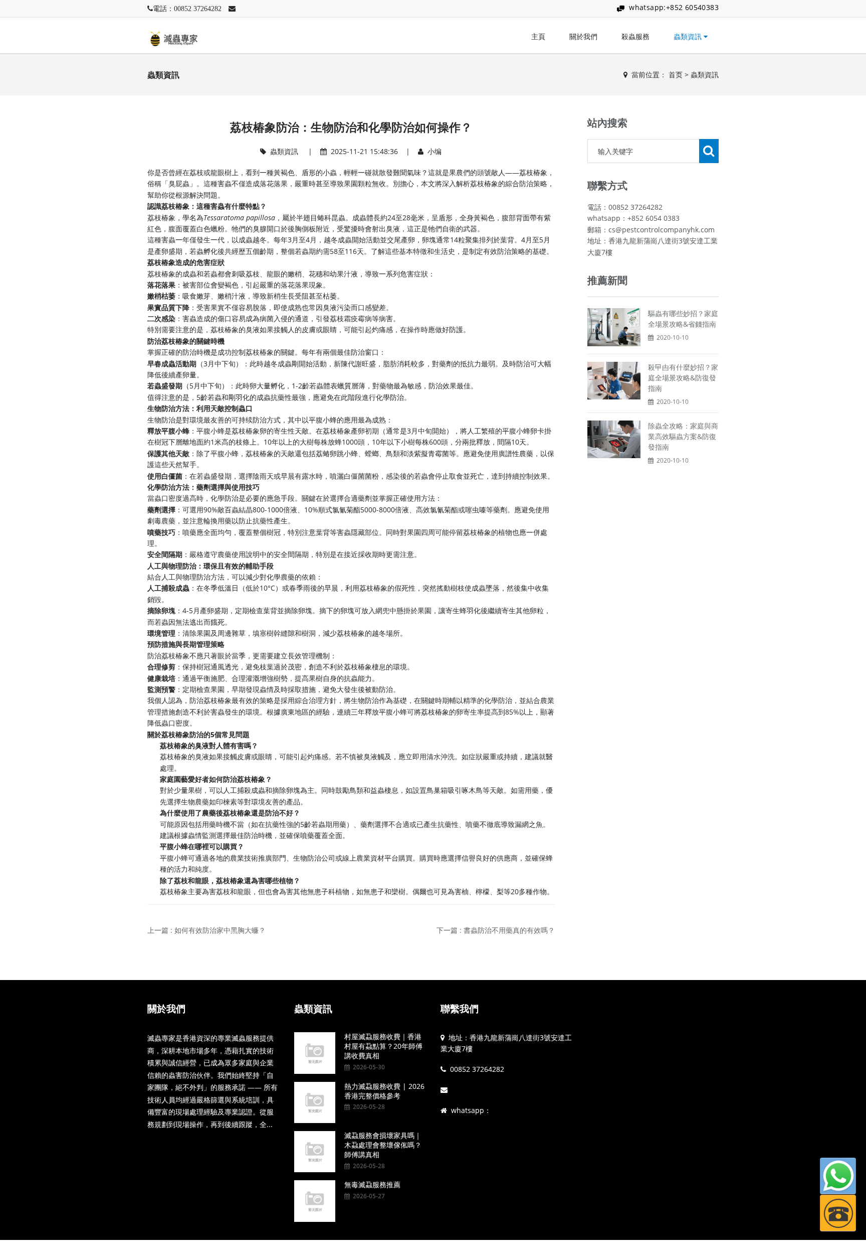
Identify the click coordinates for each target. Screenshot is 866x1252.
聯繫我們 (460, 1008)
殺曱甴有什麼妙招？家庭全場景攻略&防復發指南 (683, 377)
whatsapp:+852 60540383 (674, 7)
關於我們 (583, 36)
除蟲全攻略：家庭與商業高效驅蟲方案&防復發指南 (683, 436)
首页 (676, 74)
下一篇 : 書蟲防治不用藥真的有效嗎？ (496, 930)
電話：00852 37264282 (187, 8)
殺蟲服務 (635, 36)
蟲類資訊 (689, 36)
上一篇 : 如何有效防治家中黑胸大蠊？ (206, 930)
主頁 (538, 36)
